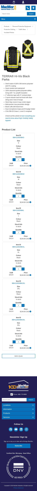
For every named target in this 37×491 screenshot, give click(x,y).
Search (31, 14)
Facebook (11, 429)
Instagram (26, 429)
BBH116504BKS (18, 137)
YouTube (16, 429)
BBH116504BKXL (18, 247)
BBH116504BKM (18, 174)
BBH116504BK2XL (18, 283)
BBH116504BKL (18, 210)
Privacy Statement (18, 488)
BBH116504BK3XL (18, 320)
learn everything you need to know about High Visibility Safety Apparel (20, 118)
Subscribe (18, 446)
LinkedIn (21, 429)
